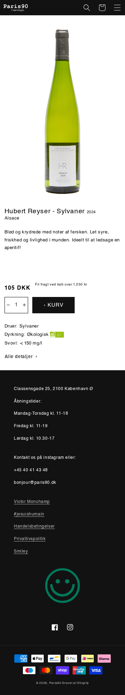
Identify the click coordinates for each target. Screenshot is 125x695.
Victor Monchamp (32, 502)
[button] (86, 7)
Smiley (21, 551)
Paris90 (55, 682)
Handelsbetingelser (34, 526)
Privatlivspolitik (29, 539)
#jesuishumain (29, 514)
